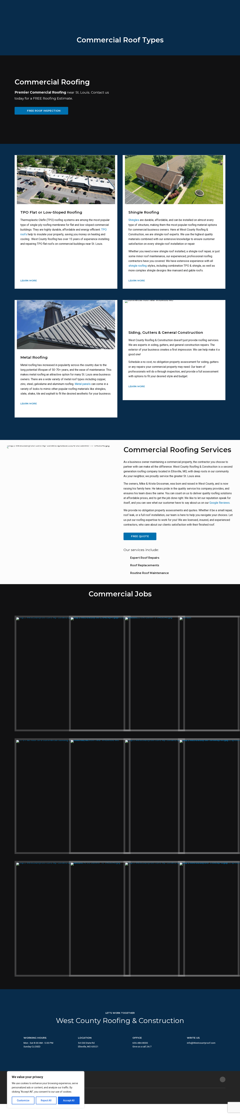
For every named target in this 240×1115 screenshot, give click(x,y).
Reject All (46, 1100)
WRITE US (193, 1037)
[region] (45, 1089)
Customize (23, 1100)
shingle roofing (137, 265)
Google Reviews (219, 502)
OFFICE (137, 1037)
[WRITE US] (181, 1040)
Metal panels (83, 384)
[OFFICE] (127, 1040)
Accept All (68, 1100)
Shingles (133, 220)
